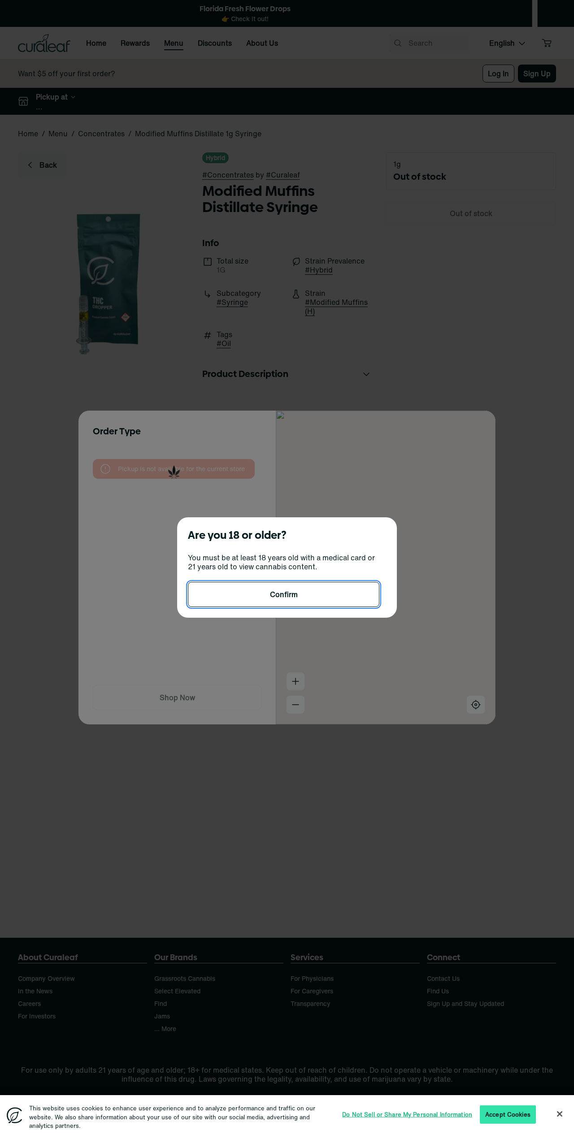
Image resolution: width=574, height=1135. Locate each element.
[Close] (560, 1114)
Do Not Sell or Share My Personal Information (407, 1114)
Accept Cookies (508, 1114)
